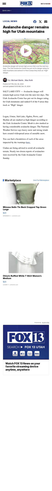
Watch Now (45, 3)
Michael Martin (17, 80)
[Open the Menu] (4, 4)
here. (28, 142)
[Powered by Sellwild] (45, 323)
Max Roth (29, 80)
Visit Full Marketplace (41, 180)
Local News (10, 21)
